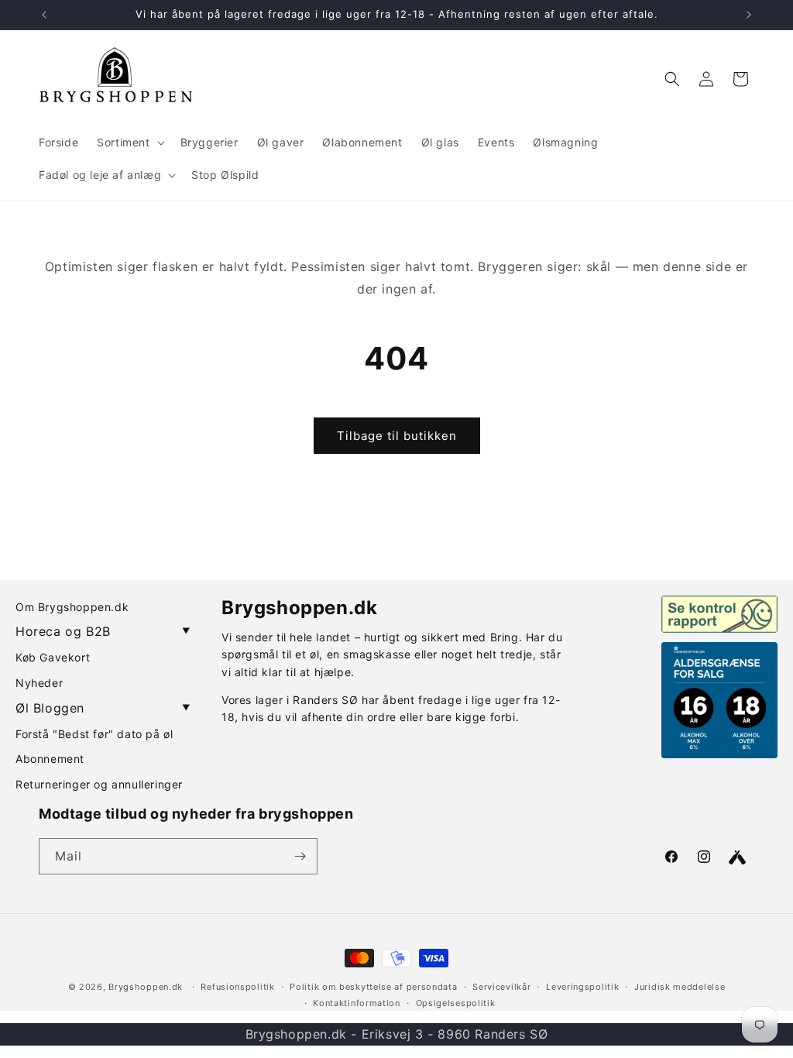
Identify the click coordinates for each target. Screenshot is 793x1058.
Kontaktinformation (356, 1003)
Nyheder (39, 682)
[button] (129, 142)
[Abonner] (300, 856)
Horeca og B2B (103, 631)
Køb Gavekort (52, 657)
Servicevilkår (501, 986)
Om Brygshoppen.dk (72, 606)
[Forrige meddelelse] (44, 14)
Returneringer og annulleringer (99, 784)
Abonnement (49, 758)
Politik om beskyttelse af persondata (373, 986)
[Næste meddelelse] (749, 14)
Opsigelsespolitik (456, 1003)
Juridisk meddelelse (679, 986)
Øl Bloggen (103, 708)
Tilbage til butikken (397, 435)
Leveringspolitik (582, 986)
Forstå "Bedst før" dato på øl (94, 733)
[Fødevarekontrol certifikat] (719, 614)
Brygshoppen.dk (145, 986)
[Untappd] (737, 857)
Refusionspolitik (237, 986)
